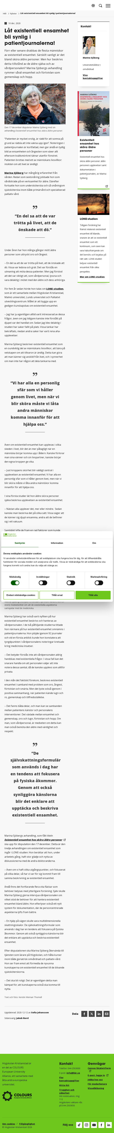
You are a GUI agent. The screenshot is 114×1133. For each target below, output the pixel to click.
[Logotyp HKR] (5, 5)
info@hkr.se (73, 1073)
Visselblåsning (96, 1088)
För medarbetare (97, 1083)
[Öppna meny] (108, 6)
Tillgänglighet (27, 1123)
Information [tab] (57, 543)
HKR (4, 13)
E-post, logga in (96, 1075)
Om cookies (8, 1123)
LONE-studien (54, 288)
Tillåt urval (57, 595)
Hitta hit (64, 1085)
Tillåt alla (93, 595)
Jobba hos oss (95, 1079)
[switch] (43, 582)
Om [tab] (94, 543)
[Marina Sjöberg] (93, 44)
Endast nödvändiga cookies (21, 595)
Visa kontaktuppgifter (93, 77)
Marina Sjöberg (13, 173)
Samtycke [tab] (20, 543)
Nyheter (13, 13)
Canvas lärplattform (99, 1068)
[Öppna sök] (100, 5)
